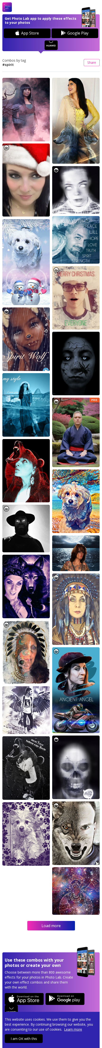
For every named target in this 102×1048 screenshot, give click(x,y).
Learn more (73, 1029)
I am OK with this (24, 1038)
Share (91, 62)
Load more (51, 925)
